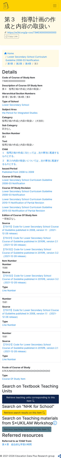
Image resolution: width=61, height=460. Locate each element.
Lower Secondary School (15, 104)
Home (10, 53)
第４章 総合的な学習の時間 (17, 444)
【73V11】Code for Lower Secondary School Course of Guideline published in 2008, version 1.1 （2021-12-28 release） (30, 230)
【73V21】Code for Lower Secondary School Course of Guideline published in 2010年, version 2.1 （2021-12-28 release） (30, 241)
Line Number (9, 290)
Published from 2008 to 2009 (18, 172)
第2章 (19, 63)
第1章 (10, 63)
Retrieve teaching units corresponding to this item (30, 399)
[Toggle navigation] (55, 6)
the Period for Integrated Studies (19, 112)
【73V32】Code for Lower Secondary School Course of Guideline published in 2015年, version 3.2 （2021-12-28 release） (30, 253)
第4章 (28, 63)
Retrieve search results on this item (23, 412)
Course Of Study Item (13, 378)
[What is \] (55, 423)
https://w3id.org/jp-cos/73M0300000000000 (31, 32)
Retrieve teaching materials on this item (25, 429)
